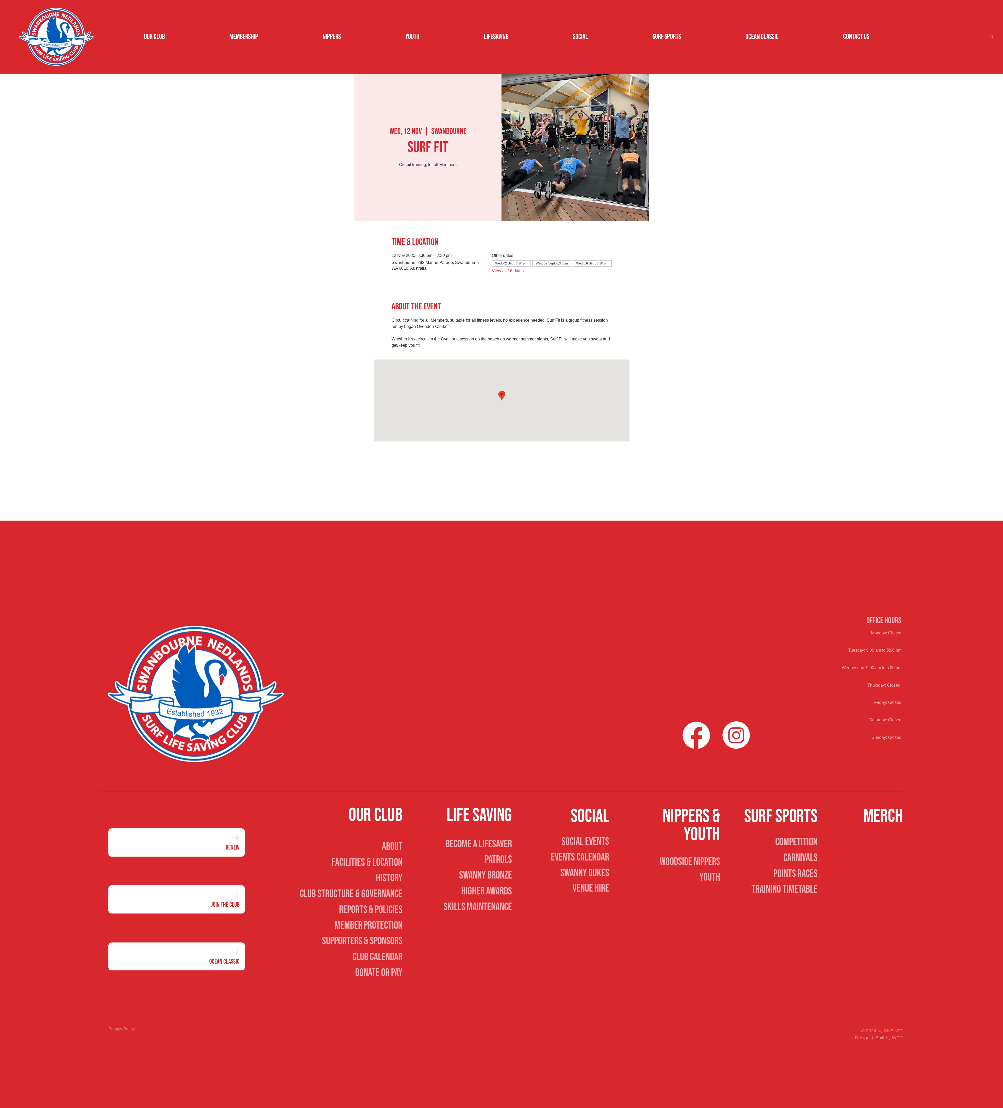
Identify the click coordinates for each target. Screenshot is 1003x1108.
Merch (883, 816)
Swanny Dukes (584, 873)
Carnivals (800, 858)
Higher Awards (486, 891)
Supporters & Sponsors (362, 941)
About (392, 846)
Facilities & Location (367, 862)
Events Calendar (580, 857)
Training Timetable (784, 889)
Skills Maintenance (478, 907)
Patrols (498, 859)
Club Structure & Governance (351, 894)
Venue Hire (591, 888)
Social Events (585, 841)
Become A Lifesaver (479, 844)
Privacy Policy (121, 1029)
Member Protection (369, 925)
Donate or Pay (379, 972)
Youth (709, 877)
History (389, 878)
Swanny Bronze (485, 875)
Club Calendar (377, 957)
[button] (154, 36)
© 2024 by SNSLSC (882, 1030)
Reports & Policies (371, 910)
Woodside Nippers (690, 862)
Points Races (795, 874)
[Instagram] (736, 735)
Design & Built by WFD (879, 1037)
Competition (796, 842)
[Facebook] (696, 735)
